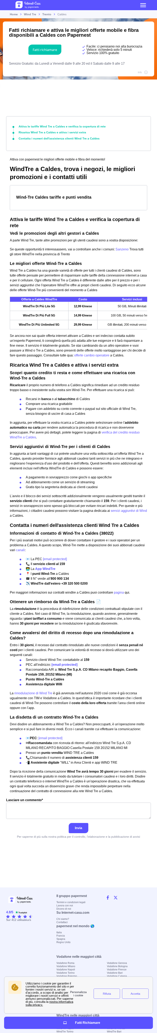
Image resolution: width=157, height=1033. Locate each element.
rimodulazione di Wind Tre (33, 693)
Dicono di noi (63, 908)
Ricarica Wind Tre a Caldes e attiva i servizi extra (52, 132)
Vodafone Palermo (66, 976)
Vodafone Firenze (117, 969)
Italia (59, 932)
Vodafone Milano (65, 966)
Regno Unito (63, 942)
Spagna (60, 939)
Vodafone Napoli (65, 969)
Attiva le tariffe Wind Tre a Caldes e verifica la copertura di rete (62, 126)
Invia (78, 828)
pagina (119, 592)
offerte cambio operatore (91, 355)
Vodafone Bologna (117, 966)
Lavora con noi (64, 905)
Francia (60, 935)
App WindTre (45, 569)
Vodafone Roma (65, 963)
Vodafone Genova (117, 963)
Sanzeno (122, 249)
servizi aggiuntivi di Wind (129, 510)
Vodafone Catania (117, 976)
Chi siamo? (62, 919)
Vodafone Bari (115, 972)
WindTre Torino (64, 1031)
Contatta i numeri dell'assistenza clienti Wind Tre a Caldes (59, 138)
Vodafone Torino (65, 972)
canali (20, 550)
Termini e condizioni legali (70, 902)
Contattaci (62, 922)
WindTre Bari (114, 1031)
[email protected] (55, 559)
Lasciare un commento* (24, 800)
